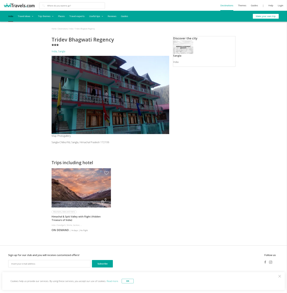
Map (54, 135)
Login (280, 5)
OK (127, 281)
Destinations (226, 5)
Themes (242, 5)
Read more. (113, 281)
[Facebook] (265, 262)
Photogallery (64, 135)
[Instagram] (270, 262)
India (54, 51)
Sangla (61, 51)
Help (270, 5)
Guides (254, 5)
